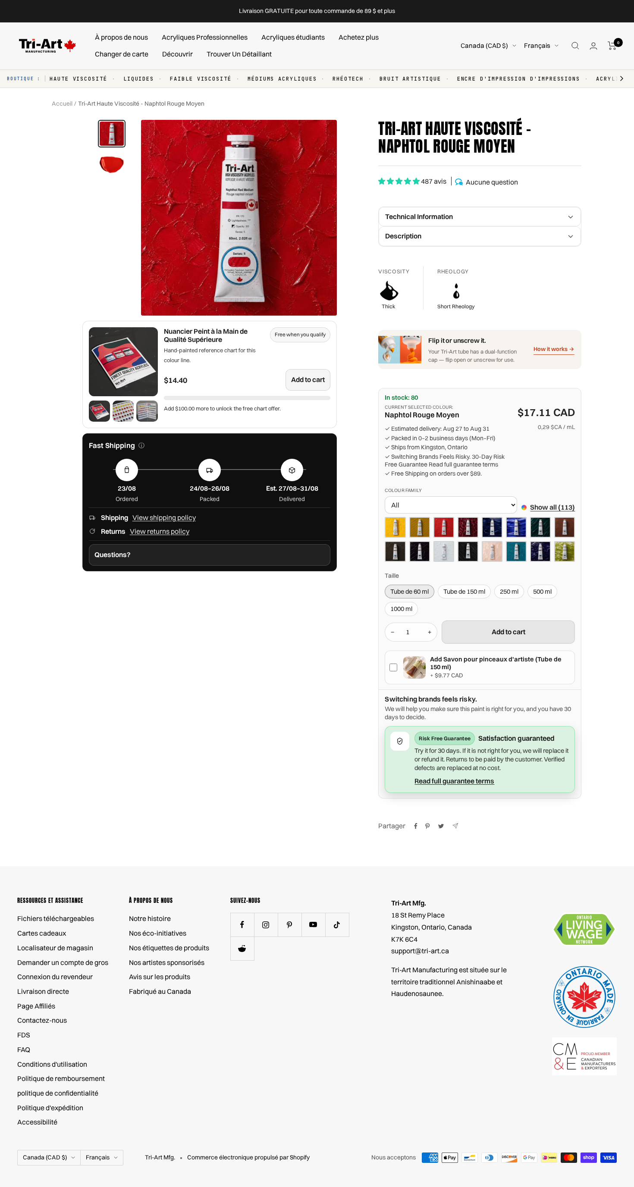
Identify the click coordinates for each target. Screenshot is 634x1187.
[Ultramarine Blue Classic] (516, 527)
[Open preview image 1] (99, 411)
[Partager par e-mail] (455, 826)
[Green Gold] (564, 551)
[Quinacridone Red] (468, 527)
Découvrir (177, 54)
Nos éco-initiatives (157, 933)
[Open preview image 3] (146, 411)
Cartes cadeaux (41, 933)
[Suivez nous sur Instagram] (266, 924)
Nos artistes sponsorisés (166, 962)
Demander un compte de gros (62, 962)
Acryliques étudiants (293, 37)
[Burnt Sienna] (564, 527)
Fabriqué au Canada (160, 991)
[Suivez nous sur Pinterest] (289, 924)
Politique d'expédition (50, 1107)
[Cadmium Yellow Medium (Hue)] (395, 527)
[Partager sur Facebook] (415, 826)
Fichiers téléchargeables (55, 918)
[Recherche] (575, 46)
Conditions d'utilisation (52, 1064)
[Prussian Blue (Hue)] (540, 551)
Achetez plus (359, 37)
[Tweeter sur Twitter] (441, 826)
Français (537, 45)
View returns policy (159, 531)
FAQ (23, 1049)
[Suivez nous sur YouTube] (313, 924)
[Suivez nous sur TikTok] (337, 924)
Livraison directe (43, 991)
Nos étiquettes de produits (169, 947)
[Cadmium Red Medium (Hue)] (443, 527)
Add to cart (308, 379)
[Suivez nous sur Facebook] (242, 924)
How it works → (554, 348)
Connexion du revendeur (55, 976)
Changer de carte (121, 54)
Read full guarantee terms (463, 464)
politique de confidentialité (57, 1093)
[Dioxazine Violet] (419, 551)
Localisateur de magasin (55, 947)
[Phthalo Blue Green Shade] (492, 527)
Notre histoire (150, 918)
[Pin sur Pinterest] (427, 826)
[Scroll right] (617, 78)
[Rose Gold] (492, 551)
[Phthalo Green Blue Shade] (540, 527)
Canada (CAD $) (484, 45)
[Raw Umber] (395, 551)
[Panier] (612, 45)
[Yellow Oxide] (419, 527)
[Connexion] (593, 46)
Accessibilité (37, 1122)
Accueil (62, 103)
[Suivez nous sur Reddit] (242, 948)
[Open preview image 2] (123, 411)
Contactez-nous (42, 1020)
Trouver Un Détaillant (239, 54)
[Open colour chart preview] (123, 361)
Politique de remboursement (61, 1078)
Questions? (112, 554)
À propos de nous (121, 37)
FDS (23, 1034)
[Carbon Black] (468, 551)
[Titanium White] (443, 551)
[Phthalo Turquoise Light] (516, 551)
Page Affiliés (36, 1006)
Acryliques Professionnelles (205, 37)
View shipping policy (164, 517)
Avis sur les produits (159, 976)
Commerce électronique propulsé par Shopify (248, 1157)
